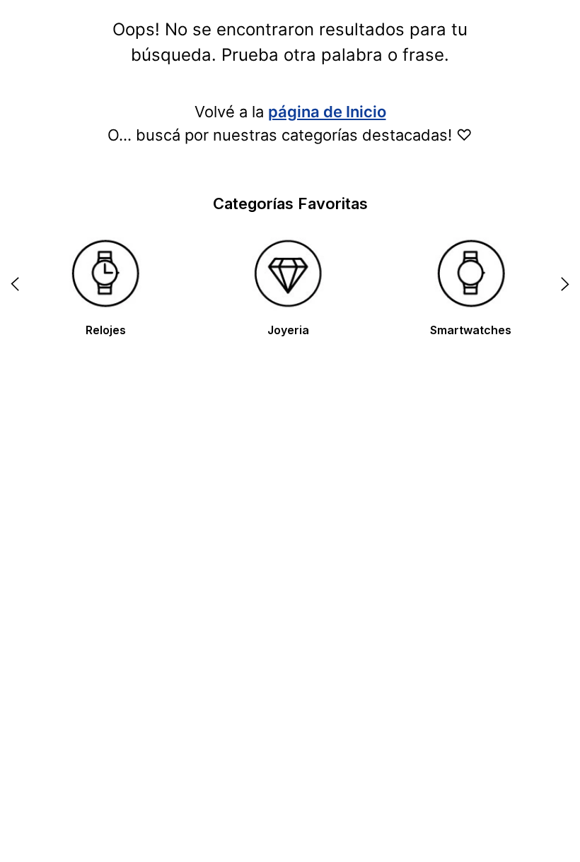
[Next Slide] (565, 284)
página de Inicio (327, 111)
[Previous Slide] (14, 284)
